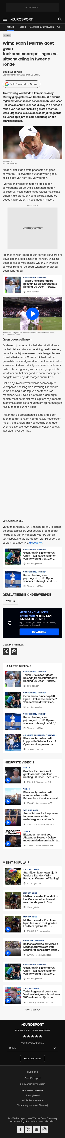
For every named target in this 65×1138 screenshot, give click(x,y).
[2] (28, 1036)
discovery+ (35, 542)
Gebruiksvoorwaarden (32, 1090)
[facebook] (20, 1129)
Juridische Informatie (33, 1100)
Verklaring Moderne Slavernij (32, 1105)
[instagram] (44, 1129)
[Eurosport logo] (21, 19)
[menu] (59, 19)
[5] (40, 1036)
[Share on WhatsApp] (14, 651)
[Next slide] (61, 27)
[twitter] (28, 1129)
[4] (36, 1036)
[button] (5, 19)
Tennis (7, 35)
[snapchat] (36, 1129)
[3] (32, 1036)
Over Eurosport (32, 1078)
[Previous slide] (4, 27)
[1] (24, 1036)
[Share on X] (6, 651)
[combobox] (32, 1048)
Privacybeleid (33, 1095)
